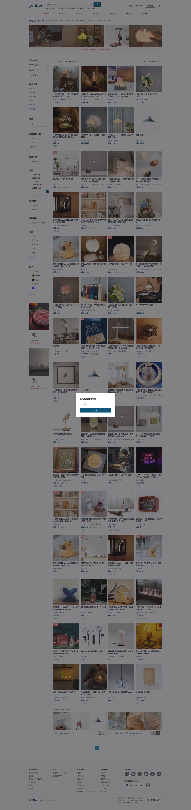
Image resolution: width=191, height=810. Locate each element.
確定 (95, 410)
